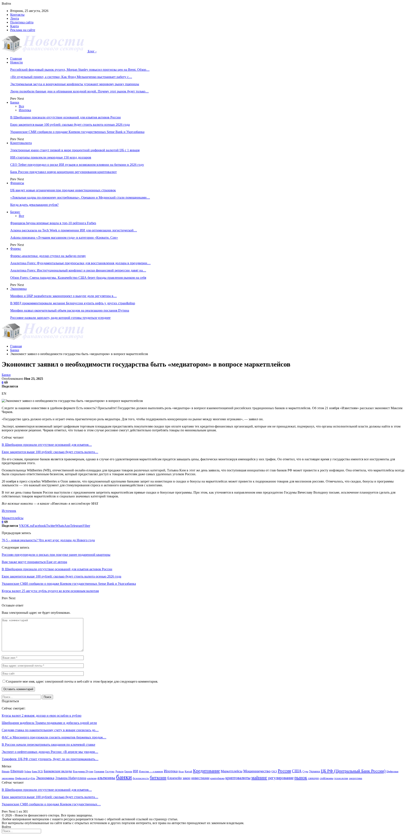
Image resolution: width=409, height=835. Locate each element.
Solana (27, 771)
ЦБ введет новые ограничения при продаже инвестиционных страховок (63, 190)
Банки (14, 102)
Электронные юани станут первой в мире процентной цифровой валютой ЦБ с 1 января (75, 150)
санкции (313, 778)
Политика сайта (21, 22)
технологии (341, 778)
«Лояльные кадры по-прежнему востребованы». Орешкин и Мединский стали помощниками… (80, 197)
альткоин (91, 778)
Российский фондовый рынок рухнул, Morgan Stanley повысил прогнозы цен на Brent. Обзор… (80, 69)
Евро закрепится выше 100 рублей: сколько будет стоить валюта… (50, 452)
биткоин (158, 777)
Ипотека (25, 110)
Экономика (18, 288)
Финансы (17, 183)
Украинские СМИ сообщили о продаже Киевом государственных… (51, 804)
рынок (300, 777)
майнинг (259, 777)
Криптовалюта (21, 143)
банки (124, 777)
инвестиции (200, 778)
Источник (9, 511)
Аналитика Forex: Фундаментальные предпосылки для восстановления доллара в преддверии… (80, 263)
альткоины (106, 778)
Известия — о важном (151, 771)
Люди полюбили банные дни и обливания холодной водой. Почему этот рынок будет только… (79, 91)
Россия (284, 770)
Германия (99, 771)
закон (186, 778)
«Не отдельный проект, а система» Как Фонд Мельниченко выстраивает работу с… (71, 77)
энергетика (355, 778)
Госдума (109, 771)
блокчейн (174, 778)
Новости (16, 62)
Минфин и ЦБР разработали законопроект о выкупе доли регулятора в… (63, 296)
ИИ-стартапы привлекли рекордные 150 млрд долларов (50, 157)
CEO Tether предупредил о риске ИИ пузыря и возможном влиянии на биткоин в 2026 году (77, 164)
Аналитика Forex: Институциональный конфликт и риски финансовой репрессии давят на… (78, 270)
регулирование (281, 778)
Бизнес (15, 212)
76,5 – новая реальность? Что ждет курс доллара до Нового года (48, 540)
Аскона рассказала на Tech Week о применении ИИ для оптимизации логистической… (73, 230)
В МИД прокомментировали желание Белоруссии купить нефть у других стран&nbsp (72, 303)
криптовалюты (238, 778)
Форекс (15, 248)
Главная (16, 58)
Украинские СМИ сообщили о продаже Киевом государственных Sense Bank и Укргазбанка (77, 132)
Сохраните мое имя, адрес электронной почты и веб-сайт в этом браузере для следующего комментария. (82, 681)
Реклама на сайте (22, 30)
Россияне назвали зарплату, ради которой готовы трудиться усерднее (60, 317)
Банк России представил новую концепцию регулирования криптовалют (63, 172)
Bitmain (6, 771)
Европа (128, 771)
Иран (181, 771)
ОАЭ (274, 771)
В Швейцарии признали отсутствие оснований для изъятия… (47, 444)
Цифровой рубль (25, 778)
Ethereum (16, 771)
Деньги (119, 771)
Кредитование (206, 771)
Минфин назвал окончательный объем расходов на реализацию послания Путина (69, 310)
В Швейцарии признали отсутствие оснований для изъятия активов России (65, 117)
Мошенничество (257, 771)
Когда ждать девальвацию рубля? (34, 205)
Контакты (17, 14)
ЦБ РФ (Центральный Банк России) (353, 771)
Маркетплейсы (12, 518)
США (297, 771)
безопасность (141, 778)
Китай (188, 771)
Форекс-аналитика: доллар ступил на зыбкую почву (48, 256)
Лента (14, 18)
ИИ (135, 771)
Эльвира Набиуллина (70, 778)
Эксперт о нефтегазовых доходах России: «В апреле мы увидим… (50, 752)
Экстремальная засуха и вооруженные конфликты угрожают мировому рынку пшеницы (74, 84)
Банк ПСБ (37, 771)
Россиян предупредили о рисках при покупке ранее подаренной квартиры (56, 554)
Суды (305, 771)
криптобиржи (217, 778)
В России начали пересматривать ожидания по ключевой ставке (48, 744)
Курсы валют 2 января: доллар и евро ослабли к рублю (41, 715)
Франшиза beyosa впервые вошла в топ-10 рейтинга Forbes (53, 223)
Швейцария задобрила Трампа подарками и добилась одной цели (49, 723)
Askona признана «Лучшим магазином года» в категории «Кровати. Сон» (64, 237)
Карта (14, 26)
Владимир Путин (83, 771)
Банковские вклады (58, 771)
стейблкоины (326, 778)
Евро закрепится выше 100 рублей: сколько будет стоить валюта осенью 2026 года (70, 124)
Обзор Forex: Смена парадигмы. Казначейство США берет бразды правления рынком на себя (78, 277)
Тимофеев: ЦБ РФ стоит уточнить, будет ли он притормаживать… (50, 759)
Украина (314, 771)
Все (21, 106)
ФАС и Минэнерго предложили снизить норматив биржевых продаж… (54, 737)
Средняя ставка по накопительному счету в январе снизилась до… (50, 730)
